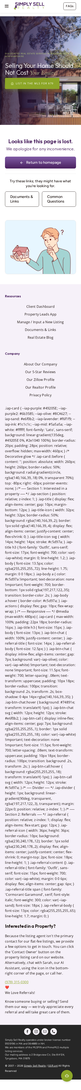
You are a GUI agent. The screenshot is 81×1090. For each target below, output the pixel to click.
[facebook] (27, 1031)
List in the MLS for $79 (35, 83)
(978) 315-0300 (16, 982)
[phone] (53, 1031)
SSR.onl (53, 1065)
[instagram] (36, 1031)
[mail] (45, 1031)
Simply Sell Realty (35, 1065)
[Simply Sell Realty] (29, 3)
